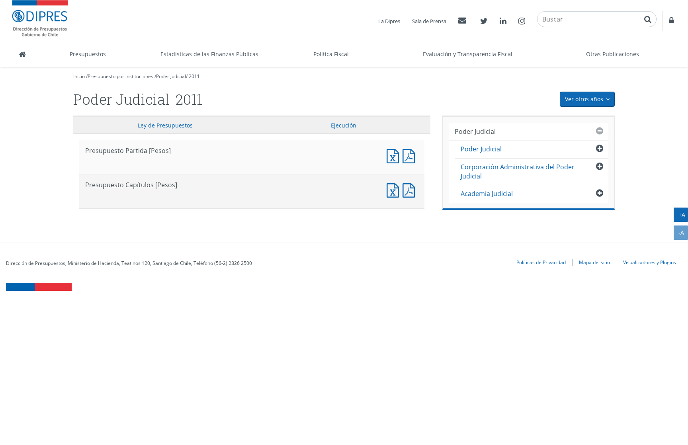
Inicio (79, 76)
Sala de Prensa (429, 21)
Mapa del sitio (594, 262)
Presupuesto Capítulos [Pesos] (395, 189)
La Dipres (389, 21)
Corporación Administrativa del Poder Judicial (518, 171)
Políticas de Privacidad (541, 262)
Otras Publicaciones (612, 54)
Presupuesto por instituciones (120, 76)
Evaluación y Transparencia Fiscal (467, 54)
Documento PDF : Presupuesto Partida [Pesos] (410, 155)
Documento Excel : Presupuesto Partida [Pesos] (395, 155)
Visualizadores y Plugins (649, 262)
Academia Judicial (487, 193)
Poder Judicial (171, 76)
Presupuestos (88, 54)
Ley (165, 125)
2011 (194, 76)
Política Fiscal (331, 54)
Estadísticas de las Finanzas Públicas (209, 54)
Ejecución (343, 125)
